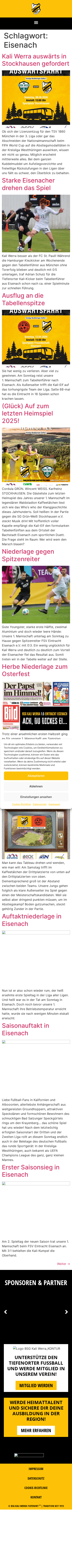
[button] (36, 22)
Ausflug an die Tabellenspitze (23, 299)
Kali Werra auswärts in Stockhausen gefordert (35, 59)
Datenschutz (40, 804)
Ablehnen (36, 786)
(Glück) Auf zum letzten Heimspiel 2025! (27, 413)
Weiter (63, 1264)
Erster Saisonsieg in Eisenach (31, 1170)
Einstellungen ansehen (36, 797)
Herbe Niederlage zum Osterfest (35, 670)
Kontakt (36, 1497)
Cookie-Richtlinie (21, 804)
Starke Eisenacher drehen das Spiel (28, 184)
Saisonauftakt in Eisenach (25, 1029)
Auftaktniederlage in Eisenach (31, 919)
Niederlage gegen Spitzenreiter (28, 555)
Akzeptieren (36, 776)
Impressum (54, 804)
